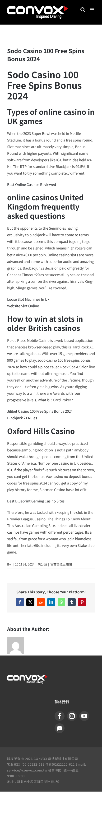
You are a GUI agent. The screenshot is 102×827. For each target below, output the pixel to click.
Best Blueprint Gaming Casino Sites (36, 500)
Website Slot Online (23, 305)
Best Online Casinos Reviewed (31, 184)
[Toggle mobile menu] (92, 9)
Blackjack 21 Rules (22, 417)
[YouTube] (84, 716)
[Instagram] (72, 716)
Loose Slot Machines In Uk (28, 299)
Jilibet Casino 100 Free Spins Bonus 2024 (40, 411)
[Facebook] (60, 716)
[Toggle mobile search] (82, 9)
